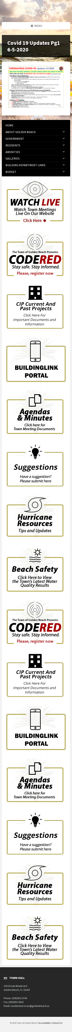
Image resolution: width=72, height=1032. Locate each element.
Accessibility (45, 1022)
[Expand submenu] (63, 132)
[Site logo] (36, 15)
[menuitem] (36, 125)
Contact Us (57, 1022)
